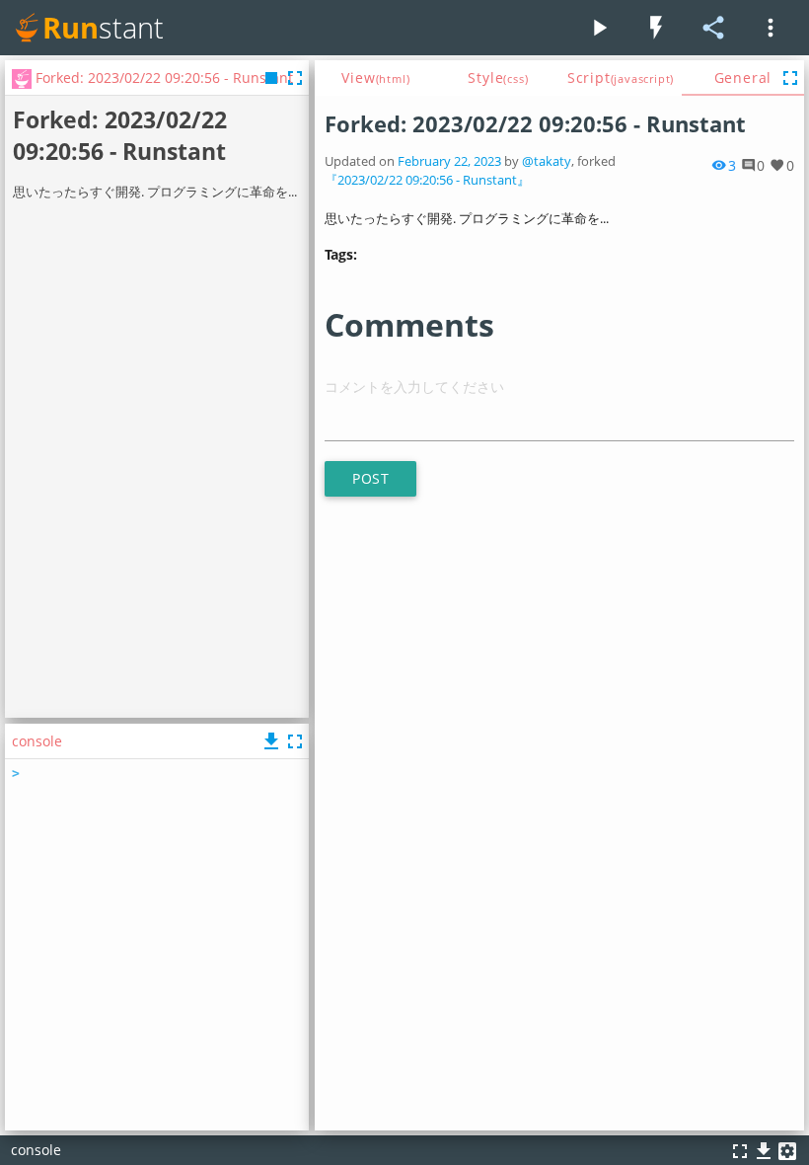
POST (370, 478)
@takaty (546, 161)
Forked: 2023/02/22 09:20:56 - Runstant (535, 124)
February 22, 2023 (449, 161)
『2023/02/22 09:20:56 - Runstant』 (427, 180)
